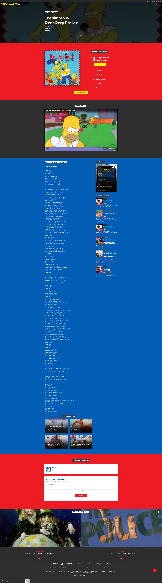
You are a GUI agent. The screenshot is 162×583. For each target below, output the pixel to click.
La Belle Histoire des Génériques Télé (69, 570)
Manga (80, 571)
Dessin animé (54, 12)
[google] (159, 1)
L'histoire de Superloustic (63, 567)
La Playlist (100, 75)
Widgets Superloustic (93, 571)
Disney (114, 570)
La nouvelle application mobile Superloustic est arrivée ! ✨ (104, 187)
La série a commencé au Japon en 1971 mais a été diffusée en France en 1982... (106, 274)
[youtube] (152, 2)
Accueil (48, 567)
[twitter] (150, 1)
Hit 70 (65, 571)
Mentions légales (86, 572)
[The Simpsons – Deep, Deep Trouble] (62, 85)
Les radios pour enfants (111, 571)
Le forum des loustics (73, 572)
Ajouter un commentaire (81, 92)
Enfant (53, 571)
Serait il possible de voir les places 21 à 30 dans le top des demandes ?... (106, 233)
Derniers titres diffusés (90, 570)
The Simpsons (100, 60)
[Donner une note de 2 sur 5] (46, 30)
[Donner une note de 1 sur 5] (45, 30)
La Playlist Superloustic (81, 570)
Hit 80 (68, 571)
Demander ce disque (100, 64)
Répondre (113, 467)
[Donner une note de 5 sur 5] (49, 30)
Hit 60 (62, 571)
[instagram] (154, 1)
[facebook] (148, 1)
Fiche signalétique (83, 567)
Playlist (47, 12)
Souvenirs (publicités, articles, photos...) (94, 567)
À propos (80, 572)
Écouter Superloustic (54, 567)
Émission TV (48, 571)
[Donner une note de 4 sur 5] (48, 30)
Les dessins (104, 571)
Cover (105, 570)
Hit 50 (59, 571)
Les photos (104, 567)
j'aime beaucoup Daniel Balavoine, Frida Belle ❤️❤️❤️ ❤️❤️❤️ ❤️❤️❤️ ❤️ (106, 261)
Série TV (86, 571)
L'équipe (77, 567)
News (99, 184)
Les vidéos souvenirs (111, 567)
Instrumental (75, 571)
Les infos (99, 571)
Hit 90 (71, 571)
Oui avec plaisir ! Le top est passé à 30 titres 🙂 (106, 206)
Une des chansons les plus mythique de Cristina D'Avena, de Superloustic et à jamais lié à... (106, 220)
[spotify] (156, 1)
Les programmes (72, 567)
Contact (91, 572)
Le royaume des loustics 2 (51, 570)
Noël (83, 571)
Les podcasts (59, 570)
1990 (100, 83)
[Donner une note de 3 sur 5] (47, 30)
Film (56, 571)
